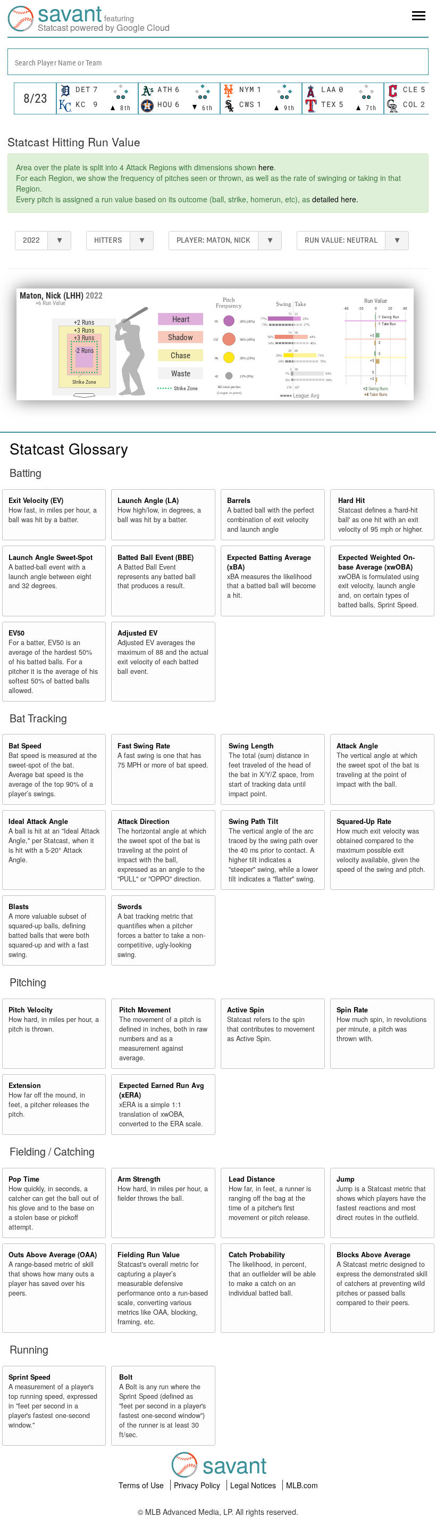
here (266, 167)
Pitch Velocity (31, 1010)
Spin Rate (352, 1010)
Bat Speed (25, 746)
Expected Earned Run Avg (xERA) (161, 1090)
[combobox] (218, 61)
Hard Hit (351, 500)
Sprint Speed (30, 1377)
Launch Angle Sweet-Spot (51, 557)
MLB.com (302, 1485)
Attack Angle (357, 746)
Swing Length (251, 746)
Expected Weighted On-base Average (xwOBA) (376, 562)
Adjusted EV (137, 633)
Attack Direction (144, 821)
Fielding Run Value (149, 1254)
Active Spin (245, 1010)
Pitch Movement (145, 1010)
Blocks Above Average (373, 1254)
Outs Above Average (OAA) (53, 1254)
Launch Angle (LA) (148, 500)
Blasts (19, 906)
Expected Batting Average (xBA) (269, 562)
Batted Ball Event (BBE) (156, 557)
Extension (25, 1085)
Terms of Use (142, 1485)
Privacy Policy (198, 1485)
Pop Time (24, 1179)
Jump (346, 1179)
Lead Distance (252, 1179)
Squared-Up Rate (364, 821)
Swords (130, 906)
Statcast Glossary (69, 448)
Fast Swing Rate (144, 746)
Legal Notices (254, 1485)
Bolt (125, 1377)
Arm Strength (139, 1179)
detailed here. (335, 199)
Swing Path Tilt (253, 821)
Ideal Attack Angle (38, 821)
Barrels (238, 500)
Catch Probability (257, 1254)
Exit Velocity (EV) (36, 500)
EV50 (16, 633)
